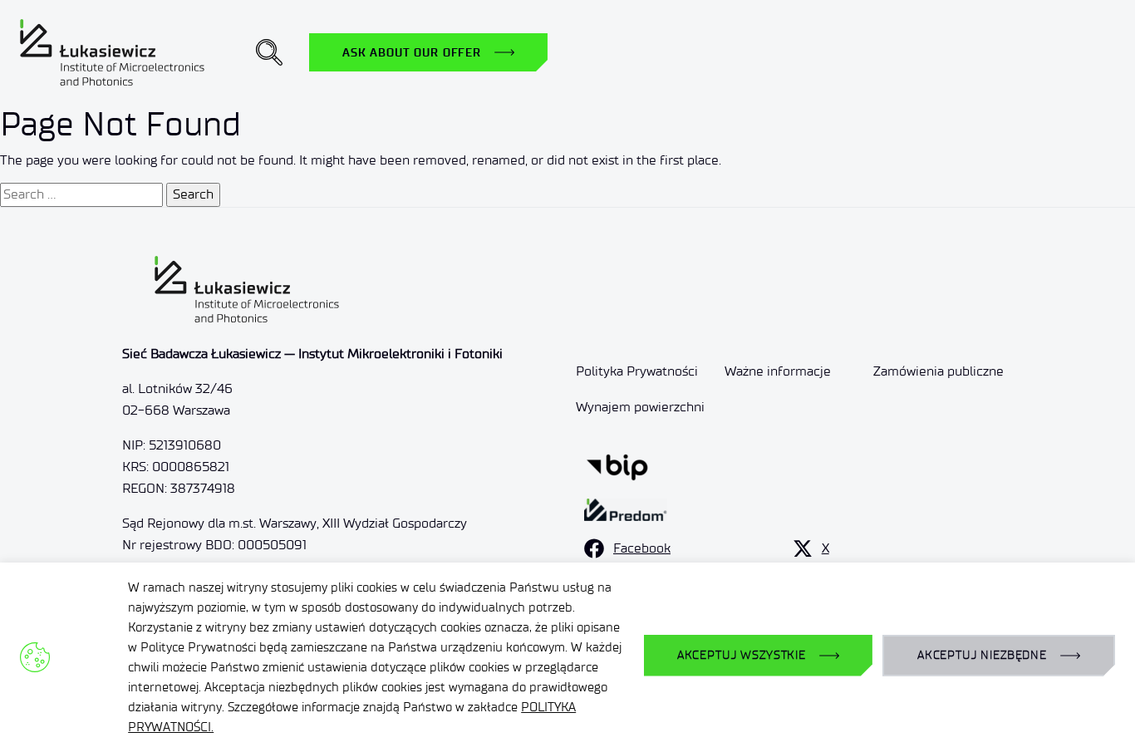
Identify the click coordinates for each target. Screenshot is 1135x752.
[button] (269, 52)
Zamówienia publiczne (938, 371)
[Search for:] (81, 194)
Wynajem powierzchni (640, 407)
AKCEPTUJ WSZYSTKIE (741, 655)
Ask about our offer (411, 52)
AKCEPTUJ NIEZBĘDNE (982, 655)
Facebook (642, 548)
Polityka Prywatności (637, 371)
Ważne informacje (778, 371)
